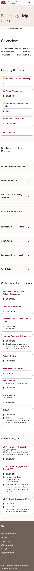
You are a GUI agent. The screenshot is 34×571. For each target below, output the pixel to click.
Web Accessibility (7, 545)
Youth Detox (6, 269)
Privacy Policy (6, 541)
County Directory (6, 549)
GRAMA (4, 537)
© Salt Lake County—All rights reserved (14, 565)
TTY (2, 526)
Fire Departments (9, 181)
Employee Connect (7, 553)
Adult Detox (6, 241)
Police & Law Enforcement (13, 167)
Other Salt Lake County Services (11, 196)
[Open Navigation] (29, 2)
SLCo (2, 28)
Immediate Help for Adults (13, 227)
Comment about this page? (10, 568)
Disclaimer (4, 530)
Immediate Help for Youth (12, 255)
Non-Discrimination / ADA (9, 534)
